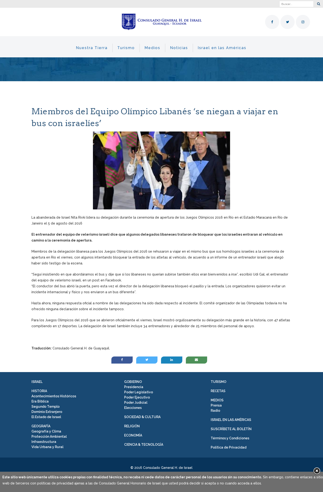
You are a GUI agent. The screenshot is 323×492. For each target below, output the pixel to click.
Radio (215, 410)
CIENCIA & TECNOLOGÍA (143, 444)
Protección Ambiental (49, 436)
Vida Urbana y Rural (47, 447)
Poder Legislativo (138, 392)
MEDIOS (217, 400)
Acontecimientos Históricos (53, 396)
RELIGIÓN (132, 426)
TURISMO (218, 382)
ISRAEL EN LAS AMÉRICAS (231, 420)
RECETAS (218, 391)
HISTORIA (39, 391)
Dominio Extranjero (46, 412)
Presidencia (133, 387)
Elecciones (133, 408)
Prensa (216, 405)
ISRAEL (37, 382)
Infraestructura (43, 442)
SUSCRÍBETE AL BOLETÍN (231, 429)
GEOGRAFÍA (40, 426)
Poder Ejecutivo (137, 397)
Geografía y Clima (46, 431)
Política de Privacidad (228, 447)
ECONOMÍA (133, 435)
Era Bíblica (40, 401)
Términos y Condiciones (230, 438)
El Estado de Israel (46, 417)
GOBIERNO (133, 382)
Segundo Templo (45, 406)
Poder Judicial (135, 402)
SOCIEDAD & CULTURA (142, 417)
